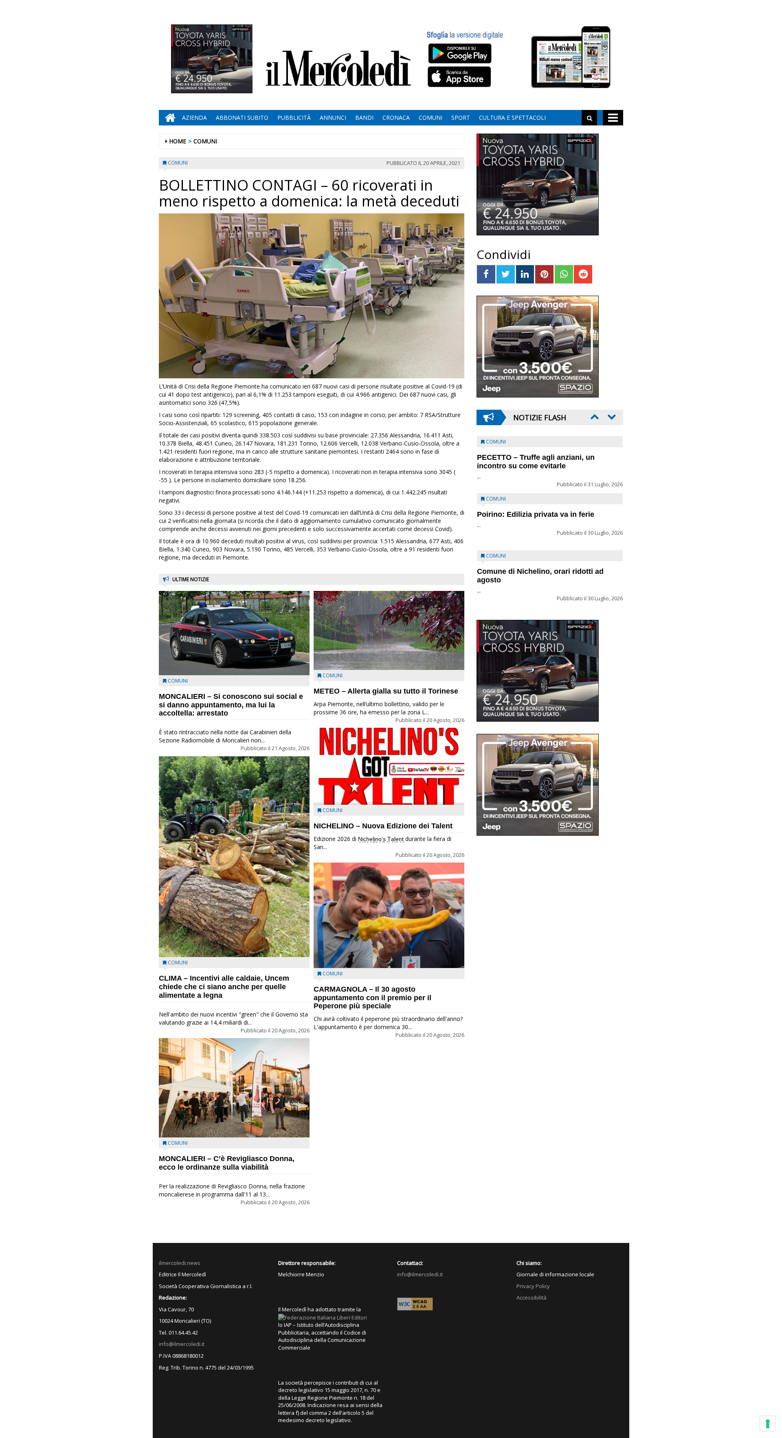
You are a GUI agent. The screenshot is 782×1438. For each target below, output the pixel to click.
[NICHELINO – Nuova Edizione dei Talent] (389, 766)
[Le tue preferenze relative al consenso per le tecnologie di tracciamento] (767, 1423)
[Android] (459, 53)
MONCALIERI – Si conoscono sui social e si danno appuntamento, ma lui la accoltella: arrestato (231, 705)
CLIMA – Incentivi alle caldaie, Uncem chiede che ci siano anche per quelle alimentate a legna (224, 986)
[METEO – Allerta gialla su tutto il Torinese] (389, 630)
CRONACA (396, 117)
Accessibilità (531, 1297)
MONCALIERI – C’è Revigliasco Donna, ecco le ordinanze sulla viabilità (226, 1163)
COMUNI (430, 117)
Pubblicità (294, 117)
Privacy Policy (533, 1286)
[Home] (168, 117)
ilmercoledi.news (179, 1263)
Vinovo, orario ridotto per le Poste (536, 457)
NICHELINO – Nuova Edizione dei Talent (383, 826)
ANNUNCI (333, 117)
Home (177, 141)
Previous (594, 417)
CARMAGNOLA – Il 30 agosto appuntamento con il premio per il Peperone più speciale (372, 997)
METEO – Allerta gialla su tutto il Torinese (386, 691)
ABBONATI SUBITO (242, 117)
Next (611, 417)
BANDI (364, 117)
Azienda (194, 117)
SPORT (460, 117)
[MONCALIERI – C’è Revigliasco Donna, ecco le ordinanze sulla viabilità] (234, 1087)
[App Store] (460, 77)
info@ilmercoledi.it (181, 1344)
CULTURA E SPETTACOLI (512, 117)
